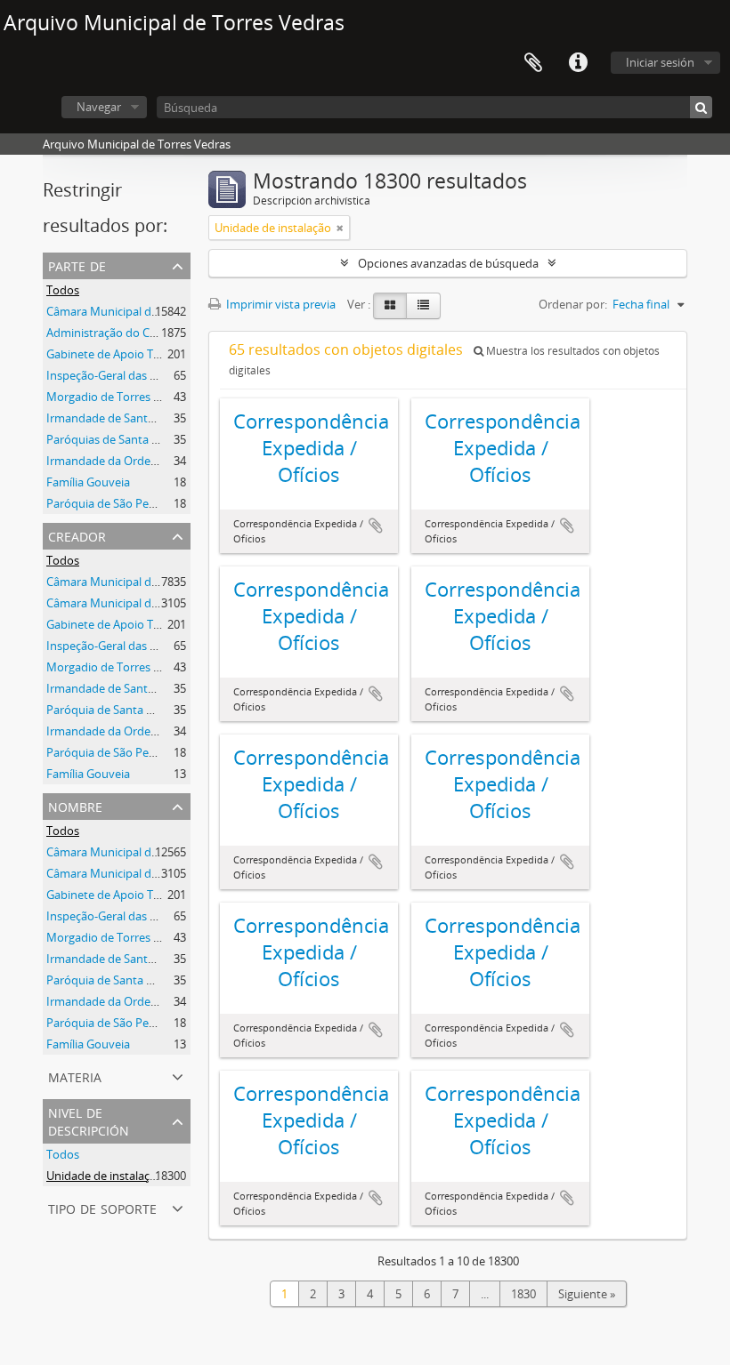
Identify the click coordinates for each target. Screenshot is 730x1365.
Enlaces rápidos (578, 63)
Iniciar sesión (660, 62)
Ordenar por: (573, 304)
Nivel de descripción (88, 1120)
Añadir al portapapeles (376, 525)
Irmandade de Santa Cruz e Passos (137, 418)
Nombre (75, 805)
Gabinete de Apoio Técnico (116, 354)
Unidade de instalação (104, 1176)
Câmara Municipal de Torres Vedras (139, 311)
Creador (77, 535)
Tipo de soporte (102, 1207)
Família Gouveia (88, 482)
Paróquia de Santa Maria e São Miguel (146, 710)
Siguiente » (586, 1294)
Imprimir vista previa (279, 304)
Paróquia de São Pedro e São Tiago (138, 503)
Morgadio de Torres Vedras (118, 397)
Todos (62, 290)
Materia (74, 1076)
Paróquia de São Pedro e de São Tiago (146, 752)
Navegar (99, 107)
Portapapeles (533, 63)
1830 (523, 1294)
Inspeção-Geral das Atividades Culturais (150, 375)
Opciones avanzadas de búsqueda (448, 263)
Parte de (77, 265)
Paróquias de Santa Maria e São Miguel (148, 439)
